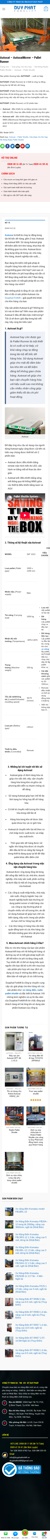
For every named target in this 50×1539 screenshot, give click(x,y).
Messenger (15, 1537)
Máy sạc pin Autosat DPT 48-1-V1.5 (14, 1058)
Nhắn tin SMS (5, 1537)
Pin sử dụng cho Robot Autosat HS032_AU (14, 1093)
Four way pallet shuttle (35, 1092)
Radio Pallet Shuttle (14, 1131)
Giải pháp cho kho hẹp (22, 67)
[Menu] (3, 9)
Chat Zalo (35, 1537)
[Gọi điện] (25, 1533)
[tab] (25, 223)
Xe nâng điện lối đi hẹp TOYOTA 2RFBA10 (36, 1058)
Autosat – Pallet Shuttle (24, 70)
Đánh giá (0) (10, 228)
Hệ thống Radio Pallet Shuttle (12, 140)
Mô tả (7, 223)
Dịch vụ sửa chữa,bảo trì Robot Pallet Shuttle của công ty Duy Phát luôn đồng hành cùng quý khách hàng (35, 1137)
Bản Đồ (44, 1537)
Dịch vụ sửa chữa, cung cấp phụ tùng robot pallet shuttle (14, 1179)
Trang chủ (4, 67)
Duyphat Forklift (12, 298)
